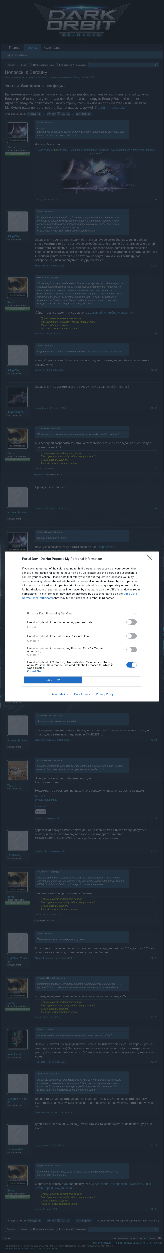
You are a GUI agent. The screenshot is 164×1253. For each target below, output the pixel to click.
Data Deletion (59, 694)
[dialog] (82, 626)
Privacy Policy (104, 694)
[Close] (151, 559)
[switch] (131, 622)
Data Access (82, 694)
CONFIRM (53, 680)
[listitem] (82, 613)
